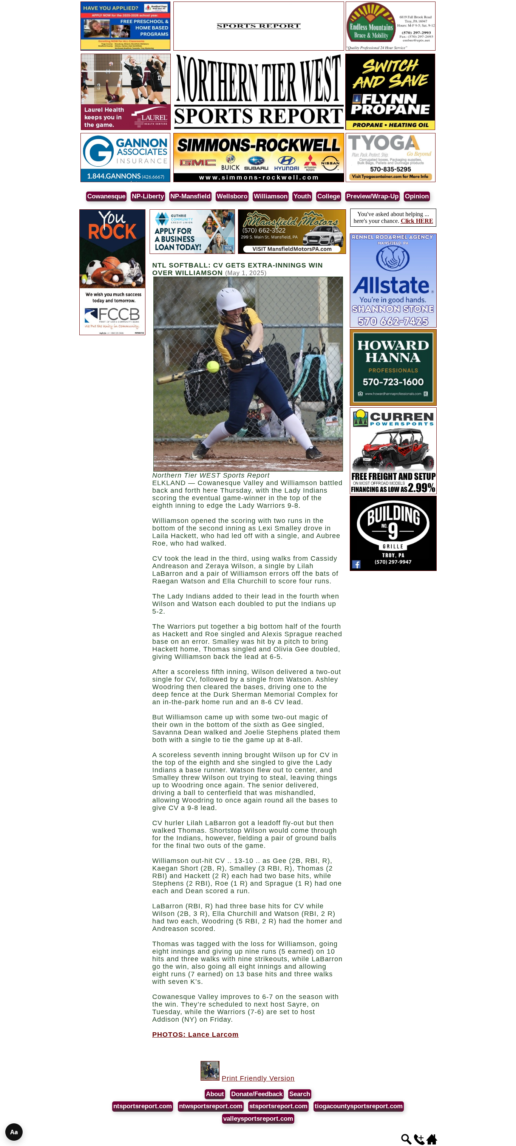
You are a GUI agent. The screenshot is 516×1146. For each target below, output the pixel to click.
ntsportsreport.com (142, 1106)
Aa (14, 1132)
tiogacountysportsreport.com (359, 1106)
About (215, 1094)
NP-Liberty (148, 196)
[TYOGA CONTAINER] (390, 181)
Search (299, 1094)
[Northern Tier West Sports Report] (259, 128)
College (328, 196)
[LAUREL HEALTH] (125, 128)
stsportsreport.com (278, 1106)
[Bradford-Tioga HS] (125, 49)
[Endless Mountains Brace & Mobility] (390, 49)
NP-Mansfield (190, 196)
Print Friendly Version (258, 1078)
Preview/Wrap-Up (372, 196)
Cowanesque (106, 196)
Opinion (417, 196)
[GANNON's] (125, 181)
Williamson (270, 196)
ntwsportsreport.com (211, 1106)
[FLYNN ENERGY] (390, 128)
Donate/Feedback (257, 1094)
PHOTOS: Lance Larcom (195, 1034)
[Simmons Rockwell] (259, 181)
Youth (302, 196)
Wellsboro (232, 196)
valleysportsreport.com (258, 1118)
